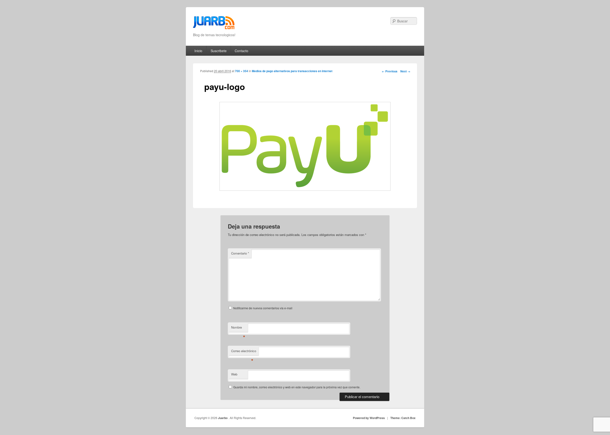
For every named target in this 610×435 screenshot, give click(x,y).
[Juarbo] (213, 24)
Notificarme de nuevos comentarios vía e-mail (262, 308)
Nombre (238, 328)
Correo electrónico (243, 352)
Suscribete (219, 50)
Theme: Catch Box (403, 418)
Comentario (240, 253)
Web (234, 374)
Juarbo (223, 418)
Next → (405, 71)
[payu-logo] (305, 146)
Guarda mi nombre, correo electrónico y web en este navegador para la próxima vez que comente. (296, 387)
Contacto (241, 50)
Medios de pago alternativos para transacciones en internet (292, 71)
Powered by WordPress (369, 418)
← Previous (389, 71)
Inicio (198, 50)
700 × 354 (241, 71)
